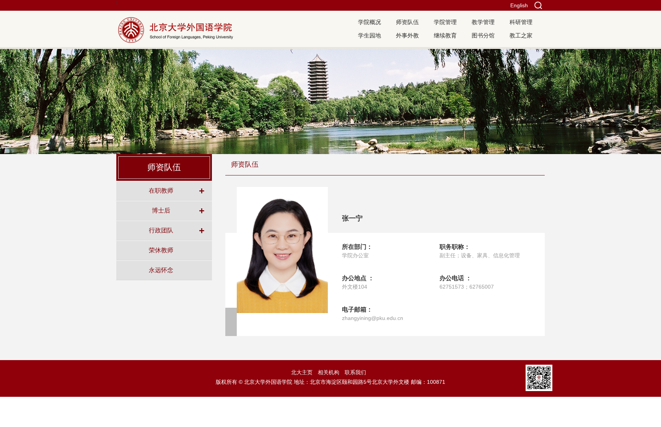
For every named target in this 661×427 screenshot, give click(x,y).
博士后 (161, 210)
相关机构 (328, 372)
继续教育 (445, 35)
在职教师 (161, 190)
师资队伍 (407, 22)
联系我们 (355, 372)
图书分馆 (483, 35)
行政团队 (161, 230)
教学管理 (483, 22)
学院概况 (369, 22)
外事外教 (407, 35)
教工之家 (521, 35)
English (519, 5)
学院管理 (445, 22)
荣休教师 (161, 250)
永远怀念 (161, 269)
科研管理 (521, 22)
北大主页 (302, 372)
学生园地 (369, 35)
